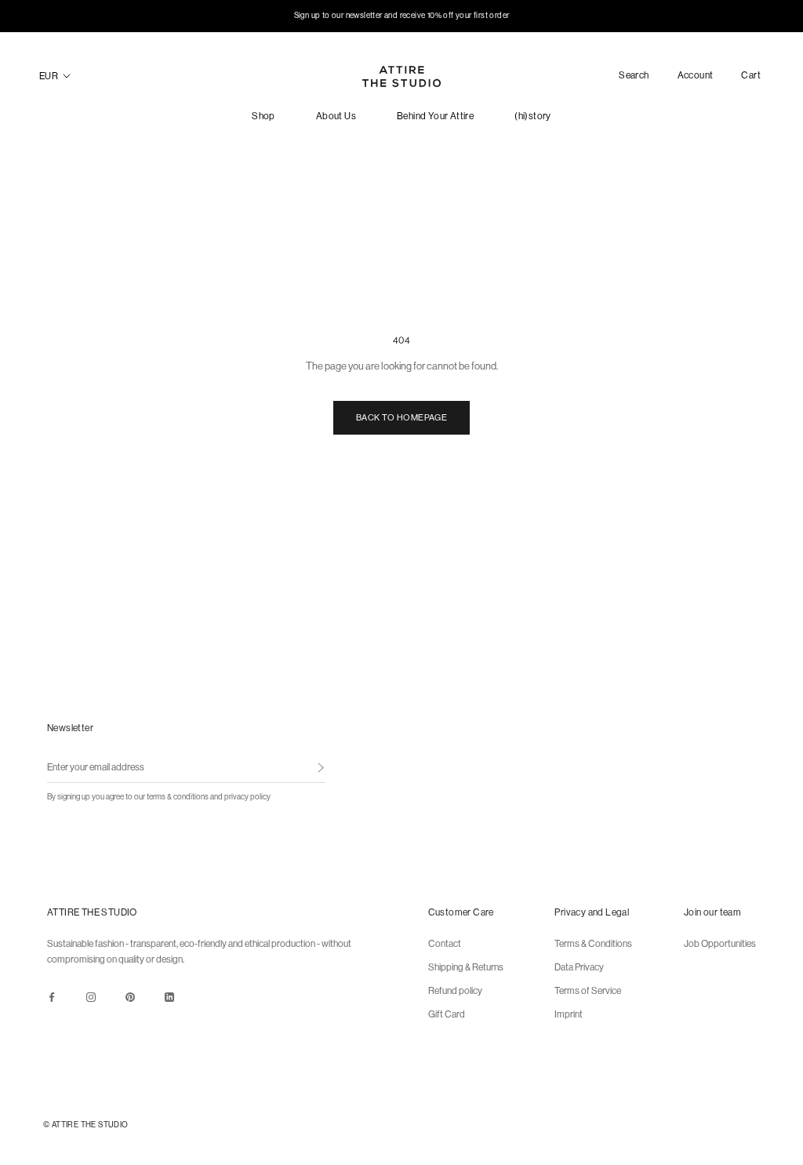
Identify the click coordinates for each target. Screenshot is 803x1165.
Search (634, 76)
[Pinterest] (130, 997)
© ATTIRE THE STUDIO (86, 1124)
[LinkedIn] (169, 997)
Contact (444, 943)
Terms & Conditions (593, 943)
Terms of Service (587, 990)
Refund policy (455, 990)
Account (696, 76)
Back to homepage (401, 418)
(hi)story (532, 116)
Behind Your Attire (435, 116)
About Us (336, 116)
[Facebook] (51, 997)
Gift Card (446, 1014)
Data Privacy (579, 967)
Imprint (568, 1014)
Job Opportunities (720, 943)
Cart (751, 75)
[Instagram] (91, 997)
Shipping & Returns (465, 967)
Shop (263, 116)
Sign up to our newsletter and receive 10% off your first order (402, 15)
